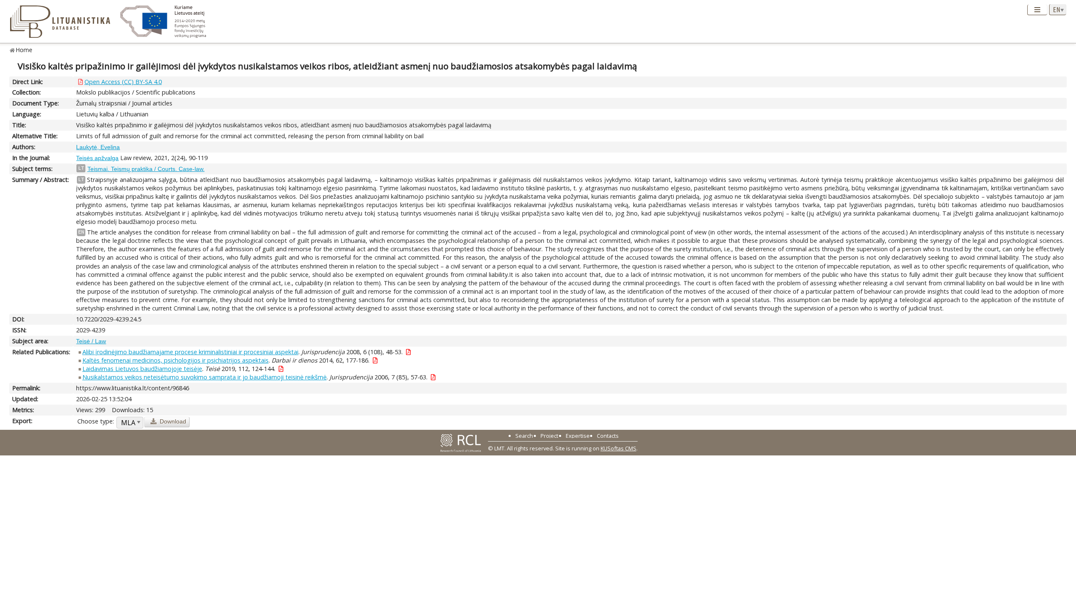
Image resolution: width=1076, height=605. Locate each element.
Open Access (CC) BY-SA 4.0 (123, 82)
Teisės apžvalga (97, 158)
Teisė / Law (91, 341)
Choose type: (95, 421)
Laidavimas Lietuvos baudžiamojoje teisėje (142, 369)
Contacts (608, 435)
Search (524, 435)
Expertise (578, 435)
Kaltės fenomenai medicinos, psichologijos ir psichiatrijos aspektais (175, 360)
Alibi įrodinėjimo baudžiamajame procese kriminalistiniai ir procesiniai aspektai (190, 352)
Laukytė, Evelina (98, 147)
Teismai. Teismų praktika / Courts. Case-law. (146, 169)
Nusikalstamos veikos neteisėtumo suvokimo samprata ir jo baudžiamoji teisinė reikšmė (204, 377)
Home (24, 50)
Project (549, 435)
